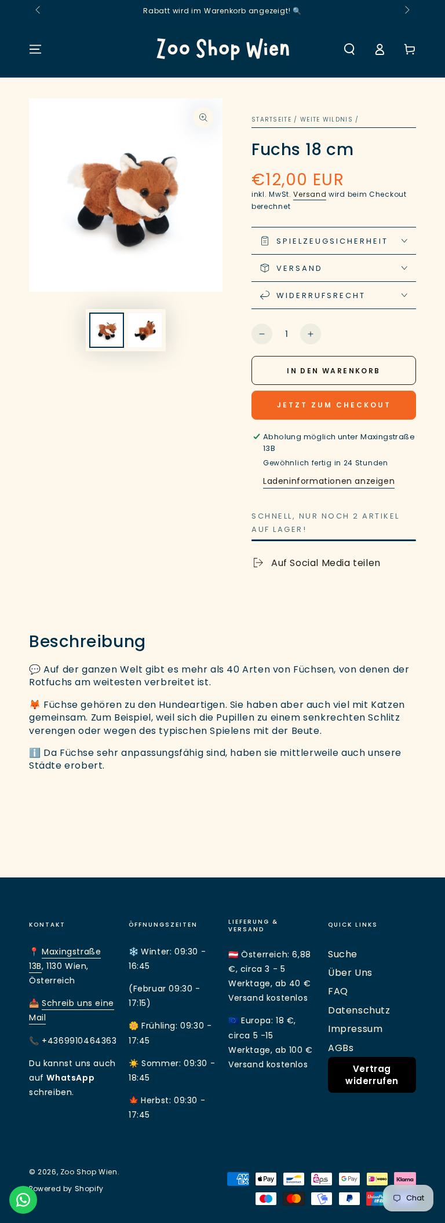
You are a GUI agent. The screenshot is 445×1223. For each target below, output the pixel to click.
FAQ (338, 991)
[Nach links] (39, 10)
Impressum (355, 1028)
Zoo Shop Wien (89, 1172)
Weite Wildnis (326, 119)
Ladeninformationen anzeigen (329, 481)
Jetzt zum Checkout (334, 405)
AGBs (340, 1048)
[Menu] (35, 49)
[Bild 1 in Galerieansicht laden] (106, 330)
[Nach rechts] (406, 10)
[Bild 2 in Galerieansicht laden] (144, 330)
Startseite (271, 119)
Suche (343, 954)
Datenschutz (359, 1010)
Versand (309, 194)
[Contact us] (23, 1200)
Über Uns (350, 972)
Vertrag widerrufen (372, 1075)
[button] (349, 49)
